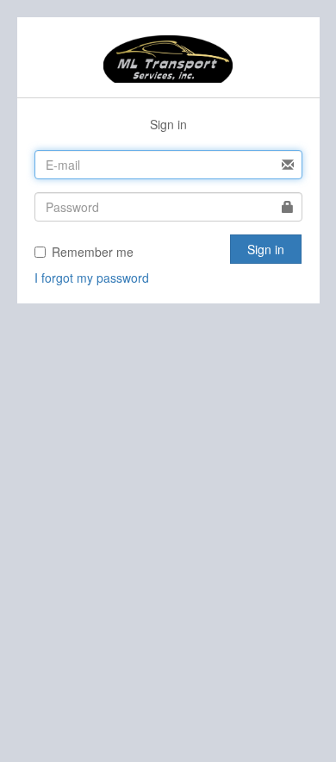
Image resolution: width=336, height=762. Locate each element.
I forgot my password (91, 277)
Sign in (265, 249)
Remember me (93, 251)
